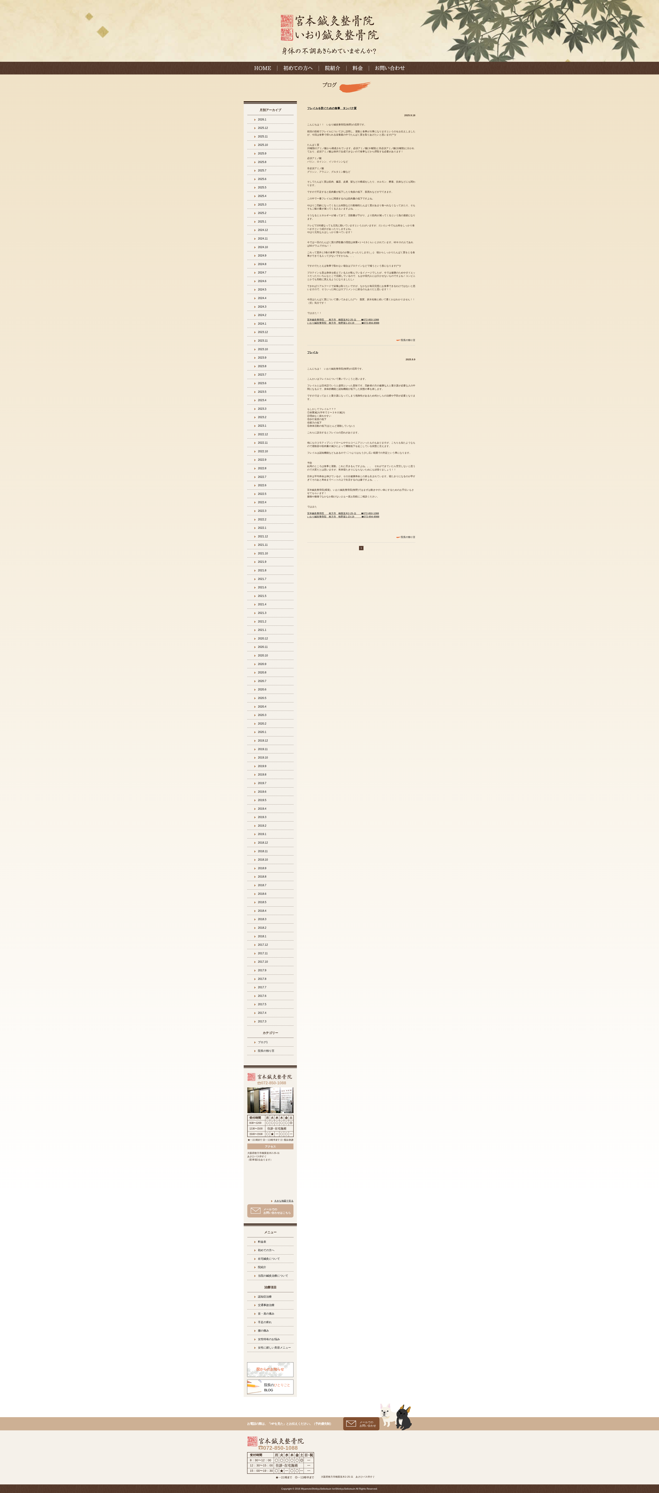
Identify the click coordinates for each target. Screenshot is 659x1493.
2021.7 (262, 579)
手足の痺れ (265, 1322)
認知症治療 (265, 1296)
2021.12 (263, 536)
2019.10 (263, 757)
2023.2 (262, 417)
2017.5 (262, 1004)
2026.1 (262, 119)
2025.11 (263, 136)
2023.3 (262, 408)
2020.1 (262, 732)
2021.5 (262, 595)
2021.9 (262, 561)
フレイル (312, 352)
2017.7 (262, 987)
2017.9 (262, 970)
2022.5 (262, 493)
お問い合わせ (390, 68)
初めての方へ (298, 68)
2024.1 (262, 323)
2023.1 (262, 425)
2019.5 (262, 800)
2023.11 (263, 340)
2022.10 (263, 451)
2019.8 (262, 774)
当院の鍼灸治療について (273, 1275)
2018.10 (263, 859)
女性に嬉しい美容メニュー (274, 1347)
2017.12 (263, 944)
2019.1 (262, 834)
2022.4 (262, 502)
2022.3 (262, 510)
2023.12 (263, 332)
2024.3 (262, 306)
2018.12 (263, 842)
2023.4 (262, 400)
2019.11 (263, 749)
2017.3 (262, 1021)
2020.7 (262, 681)
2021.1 (262, 629)
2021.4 (262, 604)
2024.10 (263, 247)
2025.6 (262, 179)
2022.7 (262, 476)
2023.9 (262, 357)
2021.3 (262, 612)
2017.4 (262, 1012)
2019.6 (262, 791)
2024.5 (262, 289)
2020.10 (263, 655)
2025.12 (263, 127)
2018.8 (262, 876)
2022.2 (262, 519)
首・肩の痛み (266, 1313)
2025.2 (262, 213)
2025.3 (262, 204)
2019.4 (262, 808)
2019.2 (262, 825)
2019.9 (262, 766)
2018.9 (262, 868)
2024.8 (262, 264)
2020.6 (262, 689)
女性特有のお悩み (269, 1339)
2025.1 (262, 221)
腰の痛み (263, 1330)
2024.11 (263, 238)
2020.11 (263, 646)
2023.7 (262, 374)
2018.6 (262, 893)
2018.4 (262, 910)
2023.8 (262, 366)
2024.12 (263, 230)
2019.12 (263, 740)
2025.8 (262, 162)
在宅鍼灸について (269, 1258)
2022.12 (263, 434)
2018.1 (262, 936)
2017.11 (263, 953)
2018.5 (262, 902)
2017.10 (263, 961)
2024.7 (262, 272)
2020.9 (262, 664)
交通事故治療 (266, 1305)
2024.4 (262, 298)
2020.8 (262, 672)
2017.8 (262, 978)
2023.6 (262, 383)
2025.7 (262, 170)
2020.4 (262, 706)
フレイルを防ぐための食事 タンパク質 (332, 108)
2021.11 (263, 544)
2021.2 (262, 621)
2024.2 (262, 315)
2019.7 (262, 783)
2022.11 (263, 442)
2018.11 (263, 851)
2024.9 (262, 255)
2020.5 (262, 698)
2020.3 (262, 715)
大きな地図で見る (283, 1200)
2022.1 (262, 527)
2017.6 (262, 995)
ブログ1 (263, 1042)
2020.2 (262, 723)
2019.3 (262, 817)
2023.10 (263, 349)
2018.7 (262, 885)
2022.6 (262, 485)
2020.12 (263, 638)
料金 (357, 68)
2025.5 (262, 187)
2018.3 (262, 919)
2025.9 (262, 153)
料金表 (262, 1241)
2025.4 (262, 196)
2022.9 (262, 459)
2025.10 (263, 144)
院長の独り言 (408, 340)
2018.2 (262, 927)
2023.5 (262, 391)
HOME (262, 68)
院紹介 (332, 68)
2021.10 (263, 553)
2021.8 (262, 570)
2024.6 (262, 281)
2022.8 (262, 468)
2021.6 (262, 587)
